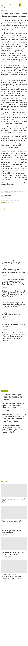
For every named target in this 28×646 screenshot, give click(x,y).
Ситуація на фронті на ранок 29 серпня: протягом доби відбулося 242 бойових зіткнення (13, 305)
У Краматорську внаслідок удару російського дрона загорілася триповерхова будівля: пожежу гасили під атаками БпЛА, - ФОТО (13, 282)
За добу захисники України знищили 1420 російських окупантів (11, 315)
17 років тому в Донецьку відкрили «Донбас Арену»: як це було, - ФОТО (14, 262)
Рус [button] (5, 8)
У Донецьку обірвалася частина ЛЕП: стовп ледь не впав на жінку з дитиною (14, 325)
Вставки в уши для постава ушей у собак (13, 500)
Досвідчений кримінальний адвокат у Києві (12, 531)
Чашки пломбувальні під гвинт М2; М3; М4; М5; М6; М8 (13, 553)
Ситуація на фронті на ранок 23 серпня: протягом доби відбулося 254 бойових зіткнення (14, 406)
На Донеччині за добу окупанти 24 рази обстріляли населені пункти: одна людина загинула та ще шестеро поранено (14, 294)
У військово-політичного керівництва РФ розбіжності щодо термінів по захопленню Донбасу (13, 271)
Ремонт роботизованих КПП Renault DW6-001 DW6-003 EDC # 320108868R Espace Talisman (13, 576)
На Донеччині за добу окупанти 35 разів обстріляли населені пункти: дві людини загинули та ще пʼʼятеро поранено (14, 417)
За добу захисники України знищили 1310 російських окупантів (12, 397)
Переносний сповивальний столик (11, 522)
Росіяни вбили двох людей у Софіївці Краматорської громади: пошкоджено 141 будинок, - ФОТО (13, 428)
